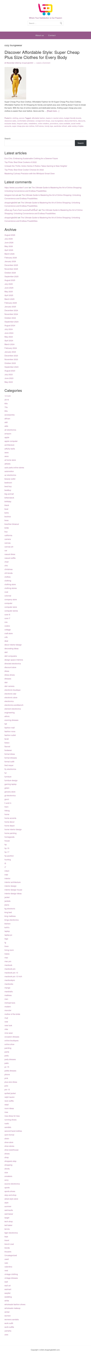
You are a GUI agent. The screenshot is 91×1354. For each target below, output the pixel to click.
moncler (8, 1010)
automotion (9, 471)
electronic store (11, 697)
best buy (8, 486)
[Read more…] (53, 111)
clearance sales (10, 121)
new (6, 1021)
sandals (8, 1127)
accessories (10, 414)
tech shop (9, 1221)
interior (7, 878)
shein (7, 1138)
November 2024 (11, 314)
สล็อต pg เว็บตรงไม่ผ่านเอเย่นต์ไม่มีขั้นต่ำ (21, 210)
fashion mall (10, 727)
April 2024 (9, 340)
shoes (7, 1153)
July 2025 (9, 284)
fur (6, 772)
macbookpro (10, 980)
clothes (8, 576)
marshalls (9, 991)
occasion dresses (12, 1036)
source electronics (12, 1183)
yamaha (8, 1330)
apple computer (11, 441)
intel (6, 874)
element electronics (13, 708)
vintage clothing (11, 1274)
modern (8, 1006)
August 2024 (10, 325)
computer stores (11, 610)
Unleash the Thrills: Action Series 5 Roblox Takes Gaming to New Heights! (36, 166)
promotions (54, 123)
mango (7, 987)
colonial (8, 595)
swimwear (9, 1214)
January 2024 (10, 351)
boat (6, 509)
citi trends (9, 573)
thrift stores (39, 126)
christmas (9, 569)
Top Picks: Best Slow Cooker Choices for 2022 (24, 169)
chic (6, 565)
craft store (9, 633)
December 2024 (11, 310)
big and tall (9, 494)
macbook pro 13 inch (13, 976)
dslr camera (9, 686)
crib (6, 637)
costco (7, 625)
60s (6, 403)
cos (6, 622)
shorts (7, 1168)
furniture (8, 776)
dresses (8, 678)
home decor (9, 821)
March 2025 (9, 299)
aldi (6, 422)
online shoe (9, 1044)
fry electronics (10, 769)
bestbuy (8, 490)
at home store (10, 460)
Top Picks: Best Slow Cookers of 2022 (21, 162)
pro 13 (7, 1089)
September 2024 (11, 321)
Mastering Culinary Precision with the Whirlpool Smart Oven (30, 173)
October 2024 (10, 318)
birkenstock (9, 497)
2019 (7, 399)
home (7, 814)
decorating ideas (11, 648)
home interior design (13, 829)
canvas (8, 543)
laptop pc (8, 935)
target (7, 1217)
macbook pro (10, 968)
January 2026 (10, 261)
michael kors (10, 1002)
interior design (10, 886)
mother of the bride (12, 1014)
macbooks (9, 984)
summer (8, 1206)
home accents (10, 818)
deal (6, 641)
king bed (8, 912)
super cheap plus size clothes (23, 126)
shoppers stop (10, 1161)
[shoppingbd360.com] (45, 13)
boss (7, 520)
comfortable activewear (25, 121)
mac (6, 957)
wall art (8, 1285)
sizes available (64, 123)
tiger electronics (11, 1232)
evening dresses (11, 720)
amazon (8, 433)
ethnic (7, 716)
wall (6, 1281)
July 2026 (9, 238)
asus (7, 456)
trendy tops (49, 126)
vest (6, 1270)
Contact (52, 35)
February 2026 (11, 257)
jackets (7, 901)
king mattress (10, 916)
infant (7, 870)
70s (6, 407)
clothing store (10, 584)
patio (7, 1063)
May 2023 (9, 382)
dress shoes (10, 674)
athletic (8, 463)
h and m (8, 803)
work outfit (9, 1323)
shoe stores (9, 1146)
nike (6, 1029)
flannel (7, 746)
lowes (7, 953)
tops (6, 1236)
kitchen (8, 923)
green (7, 788)
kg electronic (10, 908)
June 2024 (9, 333)
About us (39, 35)
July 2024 (9, 329)
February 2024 (11, 348)
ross (6, 1112)
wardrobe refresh (60, 126)
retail (7, 1104)
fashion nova (10, 731)
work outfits (9, 1327)
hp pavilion (9, 855)
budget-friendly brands (72, 118)
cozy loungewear (57, 121)
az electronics (10, 475)
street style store (11, 1198)
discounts (81, 121)
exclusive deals (10, 123)
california (8, 535)
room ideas (9, 1108)
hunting (8, 859)
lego (6, 938)
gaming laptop (10, 784)
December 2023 (11, 355)
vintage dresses (11, 1278)
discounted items (70, 121)
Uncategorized (11, 1255)
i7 (5, 867)
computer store (11, 607)
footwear (8, 750)
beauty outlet (10, 478)
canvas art (9, 546)
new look (8, 1025)
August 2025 (10, 280)
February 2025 (11, 302)
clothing (15, 118)
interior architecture (13, 882)
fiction (7, 742)
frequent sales (22, 123)
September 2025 (11, 276)
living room (9, 950)
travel (7, 1240)
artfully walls (10, 448)
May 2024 (9, 336)
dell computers (11, 656)
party (7, 1055)
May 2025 (9, 291)
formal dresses (11, 757)
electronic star (10, 693)
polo (6, 1085)
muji (6, 1018)
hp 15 (7, 848)
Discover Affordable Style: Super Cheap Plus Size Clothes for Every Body (42, 54)
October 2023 (10, 363)
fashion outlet (10, 735)
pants (7, 1051)
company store (11, 599)
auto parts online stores (14, 467)
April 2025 (9, 295)
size (6, 1172)
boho (7, 512)
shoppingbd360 (11, 202)
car (6, 550)
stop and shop (10, 1195)
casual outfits (10, 558)
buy (6, 531)
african (7, 418)
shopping (8, 1165)
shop (7, 1157)
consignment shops (42, 121)
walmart (8, 1289)
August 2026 (10, 235)
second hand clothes (13, 1131)
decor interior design (13, 644)
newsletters (32, 123)
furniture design (11, 780)
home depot (9, 825)
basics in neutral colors (54, 118)
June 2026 (9, 242)
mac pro (8, 961)
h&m (6, 806)
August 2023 (10, 370)
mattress (8, 995)
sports (7, 1187)
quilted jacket (10, 1093)
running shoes (10, 1119)
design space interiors (14, 659)
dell (6, 652)
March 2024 (9, 344)
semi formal (9, 1134)
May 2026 (9, 246)
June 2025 (9, 287)
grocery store (10, 791)
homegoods (9, 837)
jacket (7, 897)
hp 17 (7, 852)
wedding (8, 1296)
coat (6, 592)
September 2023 (11, 367)
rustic (7, 1123)
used (7, 1259)
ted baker (8, 1225)
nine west (9, 1033)
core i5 (7, 614)
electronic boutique (12, 690)
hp (6, 844)
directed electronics (13, 663)
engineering (10, 712)
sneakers (8, 1176)
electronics (9, 701)
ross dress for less (12, 1116)
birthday (8, 501)
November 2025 (11, 269)
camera (8, 539)
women (22, 118)
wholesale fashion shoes (15, 1304)
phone (7, 1074)
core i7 (7, 618)
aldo (6, 426)
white (7, 1300)
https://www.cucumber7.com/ (16, 187)
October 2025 (10, 272)
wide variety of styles (75, 126)
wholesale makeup (12, 1308)
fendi (7, 739)
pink (6, 1078)
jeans (7, 904)
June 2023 (9, 378)
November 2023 (11, 359)
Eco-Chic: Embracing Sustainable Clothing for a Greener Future (31, 158)
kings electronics (12, 919)
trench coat (9, 1244)
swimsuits (9, 1210)
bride (7, 527)
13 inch (8, 396)
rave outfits (9, 1100)
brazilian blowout (12, 524)
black (7, 505)
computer (8, 603)
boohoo (8, 516)
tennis (7, 1229)
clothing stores (11, 588)
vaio (6, 1263)
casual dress (10, 554)
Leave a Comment (43, 63)
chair (7, 561)
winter (7, 1312)
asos (7, 452)
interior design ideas (13, 893)
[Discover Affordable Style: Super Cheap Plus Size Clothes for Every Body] (15, 98)
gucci (7, 799)
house (7, 840)
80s (6, 411)
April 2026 (9, 250)
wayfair (8, 1293)
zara (6, 1334)
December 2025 (11, 265)
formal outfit (9, 761)
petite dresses (10, 1070)
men (6, 999)
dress (7, 671)
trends (7, 1247)
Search (8, 138)
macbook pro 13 (11, 972)
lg (5, 942)
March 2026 (9, 253)
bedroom (8, 482)
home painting (10, 833)
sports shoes (10, 1191)
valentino (8, 1266)
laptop (7, 931)
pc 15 (7, 1067)
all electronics (10, 429)
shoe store (9, 1142)
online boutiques (11, 1040)
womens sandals (12, 1319)
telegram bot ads (11, 195)
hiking (7, 810)
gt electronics (10, 795)
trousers (8, 1251)
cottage (8, 629)
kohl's (7, 927)
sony (7, 1180)
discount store (10, 667)
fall (6, 723)
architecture (9, 445)
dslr (6, 682)
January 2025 (10, 306)
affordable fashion (38, 118)
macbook (8, 965)
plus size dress (11, 1082)
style (6, 1202)
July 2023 (9, 374)
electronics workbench (14, 705)
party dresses (10, 1059)
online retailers (43, 123)
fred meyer (9, 765)
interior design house (13, 889)
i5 (5, 863)
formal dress (10, 754)
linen (7, 946)
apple (7, 437)
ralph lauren (10, 1097)
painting (8, 1048)
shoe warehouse (11, 1149)
